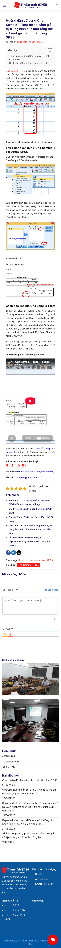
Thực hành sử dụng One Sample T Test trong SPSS (29, 58)
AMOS (6, 755)
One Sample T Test (15, 71)
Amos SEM (41, 879)
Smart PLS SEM (44, 883)
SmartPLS (8, 761)
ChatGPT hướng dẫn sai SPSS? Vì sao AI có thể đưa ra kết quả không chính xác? (29, 791)
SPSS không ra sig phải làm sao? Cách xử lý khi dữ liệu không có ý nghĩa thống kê (29, 835)
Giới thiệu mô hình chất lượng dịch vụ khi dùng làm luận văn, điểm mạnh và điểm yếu (31, 529)
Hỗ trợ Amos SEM (15, 910)
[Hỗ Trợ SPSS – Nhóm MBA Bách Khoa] (30, 5)
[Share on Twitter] (13, 552)
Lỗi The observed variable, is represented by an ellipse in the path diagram (29, 541)
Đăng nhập (52, 589)
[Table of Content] (50, 50)
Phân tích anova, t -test (32, 560)
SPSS (49, 560)
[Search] (57, 5)
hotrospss (36, 42)
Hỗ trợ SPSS (12, 905)
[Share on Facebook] (8, 552)
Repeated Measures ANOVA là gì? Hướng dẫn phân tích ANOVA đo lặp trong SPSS (28, 822)
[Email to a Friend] (18, 552)
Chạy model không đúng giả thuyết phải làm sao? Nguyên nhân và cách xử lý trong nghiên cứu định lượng (30, 807)
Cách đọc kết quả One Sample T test (28, 63)
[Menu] (4, 5)
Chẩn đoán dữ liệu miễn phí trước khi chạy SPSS (29, 780)
